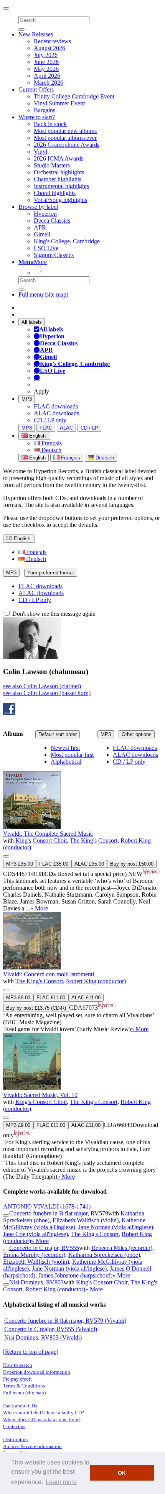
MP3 (26, 399)
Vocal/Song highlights (60, 200)
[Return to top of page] (30, 1351)
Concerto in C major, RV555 (44, 1248)
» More (39, 908)
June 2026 (46, 62)
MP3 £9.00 (18, 997)
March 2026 (48, 82)
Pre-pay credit (17, 1379)
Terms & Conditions (24, 1386)
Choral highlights (55, 193)
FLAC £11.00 (50, 997)
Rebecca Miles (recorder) (121, 1248)
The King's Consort (93, 840)
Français (51, 443)
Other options (137, 734)
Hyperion (45, 213)
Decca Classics (52, 220)
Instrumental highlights (61, 186)
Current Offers (36, 89)
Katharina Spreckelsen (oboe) (104, 1254)
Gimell (42, 234)
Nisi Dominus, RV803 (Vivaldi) (43, 1337)
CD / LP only (50, 420)
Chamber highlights (57, 179)
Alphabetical (66, 761)
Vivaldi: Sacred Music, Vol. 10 (40, 1095)
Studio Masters (52, 165)
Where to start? (36, 117)
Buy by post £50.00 (131, 864)
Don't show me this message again (53, 613)
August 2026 (49, 48)
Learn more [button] (61, 1482)
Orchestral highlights (59, 172)
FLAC (46, 428)
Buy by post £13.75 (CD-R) (36, 1008)
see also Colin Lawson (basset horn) (47, 693)
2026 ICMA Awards (58, 158)
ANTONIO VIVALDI (47, 1206)
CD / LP (89, 428)
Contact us (14, 1426)
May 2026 (46, 69)
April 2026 (47, 75)
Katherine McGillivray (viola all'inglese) (74, 1223)
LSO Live (46, 248)
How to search (17, 1365)
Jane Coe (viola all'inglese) (35, 1234)
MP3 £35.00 (19, 864)
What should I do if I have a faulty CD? (43, 1412)
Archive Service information (32, 1446)
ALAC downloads (56, 413)
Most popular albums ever (65, 137)
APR (40, 227)
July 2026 (46, 55)
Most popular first (72, 754)
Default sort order (57, 734)
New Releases (35, 34)
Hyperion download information (36, 1372)
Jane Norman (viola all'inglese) (115, 1227)
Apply (41, 391)
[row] (82, 828)
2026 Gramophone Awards (66, 144)
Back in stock (50, 124)
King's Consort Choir (41, 840)
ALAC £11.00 (86, 997)
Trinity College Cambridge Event (74, 96)
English (37, 458)
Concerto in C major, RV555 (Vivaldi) (50, 1329)
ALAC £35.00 (89, 864)
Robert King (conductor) (96, 981)
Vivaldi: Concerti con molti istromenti (48, 974)
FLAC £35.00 (53, 864)
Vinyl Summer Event (59, 103)
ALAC (66, 428)
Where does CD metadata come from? (42, 1419)
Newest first (65, 748)
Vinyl (40, 151)
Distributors (15, 1439)
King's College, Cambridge (67, 241)
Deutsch (50, 450)
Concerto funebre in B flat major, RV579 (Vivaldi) (65, 1320)
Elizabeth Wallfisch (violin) (86, 1220)
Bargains (44, 110)
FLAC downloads (56, 406)
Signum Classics (54, 255)
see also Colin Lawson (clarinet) (42, 686)
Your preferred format (50, 573)
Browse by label (38, 206)
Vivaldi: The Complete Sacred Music (48, 833)
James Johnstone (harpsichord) (75, 1275)
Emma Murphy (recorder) (34, 1254)
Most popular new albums (65, 131)
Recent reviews (52, 41)
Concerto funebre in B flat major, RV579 (58, 1213)
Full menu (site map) (43, 294)
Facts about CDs (20, 1406)
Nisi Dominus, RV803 (36, 1282)
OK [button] (122, 1473)
